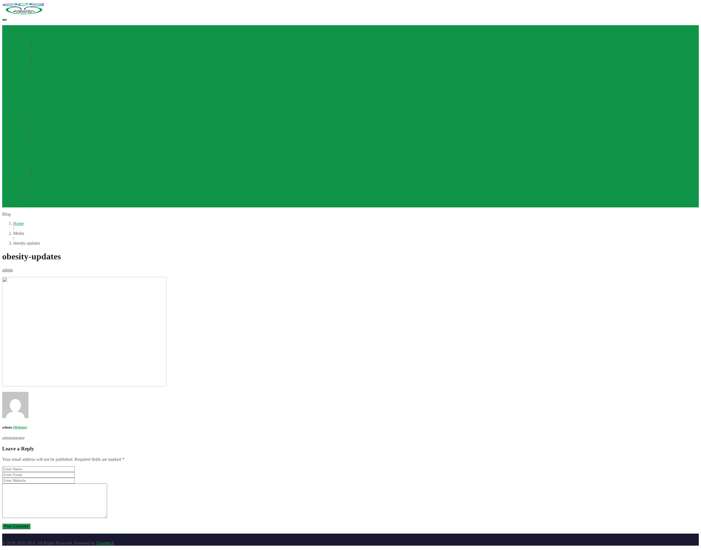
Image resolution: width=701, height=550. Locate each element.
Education (44, 116)
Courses (31, 126)
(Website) (20, 427)
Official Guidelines (40, 106)
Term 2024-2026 (49, 47)
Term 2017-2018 (49, 62)
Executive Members (41, 76)
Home (18, 27)
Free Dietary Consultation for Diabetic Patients (64, 195)
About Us (21, 32)
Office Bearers (36, 37)
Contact (31, 91)
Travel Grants (36, 145)
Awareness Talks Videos (56, 170)
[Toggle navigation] (4, 20)
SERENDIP (34, 121)
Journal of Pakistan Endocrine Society (57, 150)
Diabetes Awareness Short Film (62, 175)
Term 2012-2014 (49, 72)
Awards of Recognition (44, 86)
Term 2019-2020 (49, 57)
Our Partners (35, 81)
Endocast (32, 190)
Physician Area (26, 96)
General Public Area (30, 160)
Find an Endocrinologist (45, 200)
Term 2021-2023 (49, 52)
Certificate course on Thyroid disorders (68, 136)
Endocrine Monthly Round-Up (50, 155)
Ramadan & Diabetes (42, 165)
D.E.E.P (42, 131)
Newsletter (22, 204)
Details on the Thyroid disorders (52, 180)
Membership (35, 101)
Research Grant (37, 140)
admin (7, 270)
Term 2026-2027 (49, 42)
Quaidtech (105, 543)
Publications (34, 111)
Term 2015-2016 (49, 67)
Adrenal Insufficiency (43, 185)
